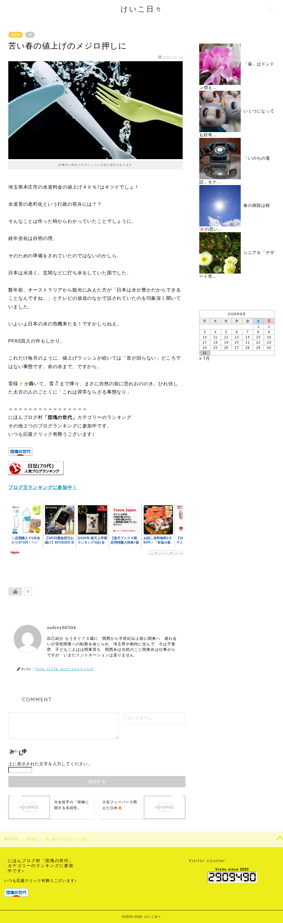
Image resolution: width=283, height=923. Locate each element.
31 (205, 353)
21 (247, 342)
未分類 (15, 34)
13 (237, 337)
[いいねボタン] (15, 591)
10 (205, 337)
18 (215, 342)
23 (269, 342)
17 (205, 342)
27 (237, 348)
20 (237, 342)
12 (226, 337)
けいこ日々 (141, 9)
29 (258, 348)
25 (215, 348)
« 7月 (204, 358)
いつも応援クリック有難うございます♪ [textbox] (40, 881)
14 (247, 337)
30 (269, 348)
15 (258, 337)
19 (226, 342)
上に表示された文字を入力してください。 (50, 763)
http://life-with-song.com (64, 668)
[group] (41, 887)
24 (205, 348)
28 (247, 348)
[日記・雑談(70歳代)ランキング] (36, 479)
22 (258, 342)
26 (226, 348)
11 (215, 337)
